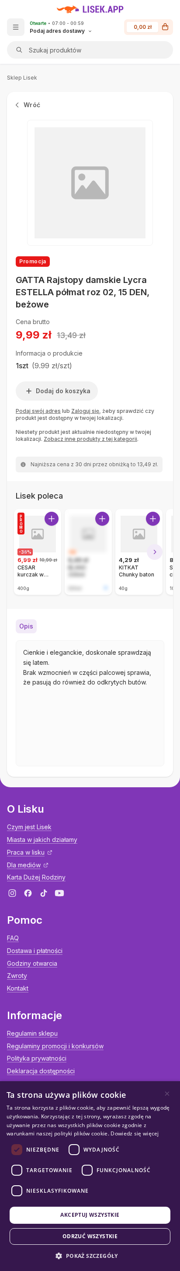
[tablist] (90, 626)
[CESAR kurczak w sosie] (37, 552)
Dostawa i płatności (34, 950)
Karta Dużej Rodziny (36, 877)
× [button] (167, 1093)
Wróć (32, 104)
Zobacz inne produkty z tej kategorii (90, 439)
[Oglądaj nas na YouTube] (59, 893)
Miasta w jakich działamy (42, 839)
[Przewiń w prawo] (155, 552)
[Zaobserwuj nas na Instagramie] (12, 893)
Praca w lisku (26, 852)
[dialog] (90, 1176)
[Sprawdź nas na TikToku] (43, 893)
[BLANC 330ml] (88, 552)
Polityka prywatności (36, 1058)
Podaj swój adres (38, 411)
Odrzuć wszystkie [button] (90, 1236)
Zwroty (17, 975)
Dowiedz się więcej (135, 1133)
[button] (90, 1255)
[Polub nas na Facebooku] (28, 893)
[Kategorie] (15, 27)
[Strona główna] (90, 9)
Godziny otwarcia (32, 963)
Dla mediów (24, 865)
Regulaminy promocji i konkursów (55, 1046)
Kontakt (17, 988)
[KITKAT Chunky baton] (139, 552)
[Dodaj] (52, 519)
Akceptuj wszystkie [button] (89, 1215)
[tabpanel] (90, 703)
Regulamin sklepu (32, 1033)
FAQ (13, 938)
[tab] (26, 626)
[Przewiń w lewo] (25, 552)
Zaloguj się (85, 411)
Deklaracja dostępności (41, 1071)
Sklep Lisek (22, 77)
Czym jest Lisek (29, 827)
